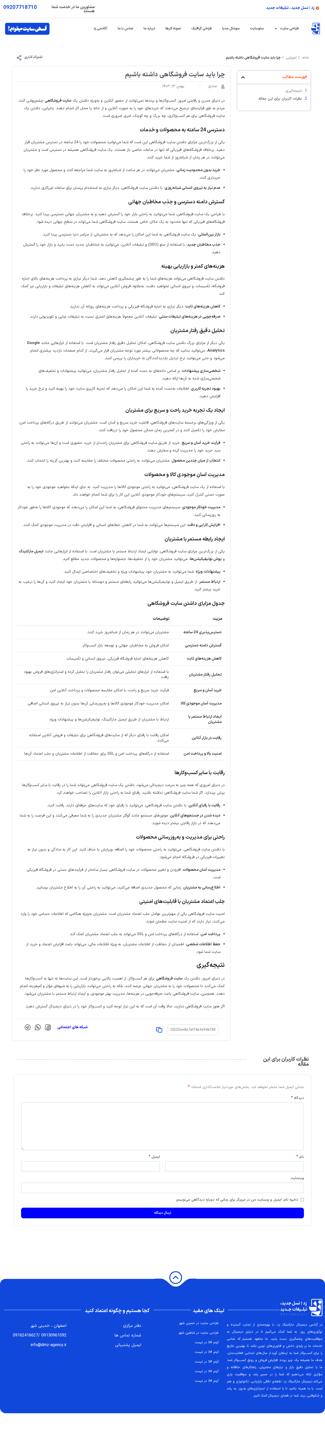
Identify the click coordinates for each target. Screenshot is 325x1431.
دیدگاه (297, 1098)
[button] (243, 77)
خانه (305, 57)
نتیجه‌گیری (293, 91)
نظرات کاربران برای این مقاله (280, 99)
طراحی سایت (289, 28)
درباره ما (149, 28)
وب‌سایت (297, 1178)
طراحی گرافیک (201, 28)
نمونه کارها (173, 28)
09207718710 (20, 8)
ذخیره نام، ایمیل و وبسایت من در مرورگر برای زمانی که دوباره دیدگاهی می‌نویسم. (237, 1199)
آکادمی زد (100, 28)
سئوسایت (257, 28)
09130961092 (54, 1335)
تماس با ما (125, 28)
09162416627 (25, 1335)
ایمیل (154, 1157)
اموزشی (291, 57)
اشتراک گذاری (33, 57)
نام (300, 1157)
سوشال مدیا (231, 28)
